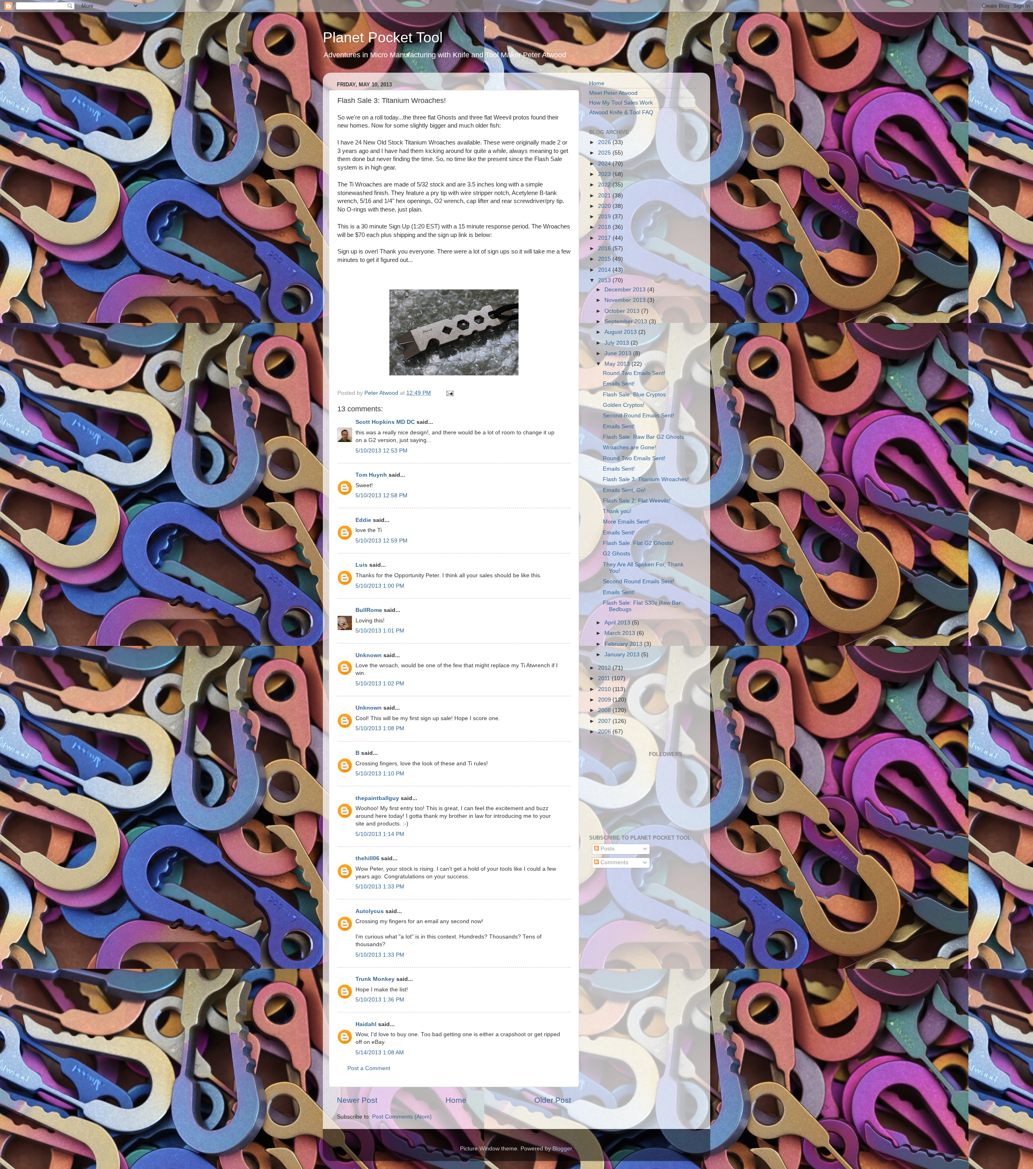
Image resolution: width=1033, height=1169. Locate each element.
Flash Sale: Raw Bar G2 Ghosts (643, 437)
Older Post (552, 1100)
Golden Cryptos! (623, 405)
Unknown (368, 655)
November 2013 (625, 300)
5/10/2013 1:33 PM (379, 887)
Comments (613, 862)
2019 (605, 217)
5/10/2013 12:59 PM (381, 541)
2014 (605, 270)
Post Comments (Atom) (402, 1117)
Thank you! (617, 511)
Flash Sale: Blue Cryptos (634, 395)
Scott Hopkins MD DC (385, 422)
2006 (605, 732)
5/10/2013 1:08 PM (379, 728)
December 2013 (625, 290)
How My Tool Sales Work (621, 103)
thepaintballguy (377, 798)
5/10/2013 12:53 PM (381, 451)
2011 (605, 678)
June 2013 (618, 353)
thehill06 (367, 858)
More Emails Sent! (626, 522)
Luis (361, 565)
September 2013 (626, 321)
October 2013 (622, 311)
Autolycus (369, 911)
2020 (605, 206)
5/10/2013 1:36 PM (379, 1000)
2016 (605, 248)
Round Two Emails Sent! (634, 373)
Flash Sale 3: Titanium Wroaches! (646, 479)
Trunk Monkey (375, 979)
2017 (605, 238)
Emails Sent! (619, 384)
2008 (605, 710)
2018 (605, 227)
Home (455, 1100)
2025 (605, 153)
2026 (605, 142)
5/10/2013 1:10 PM (379, 774)
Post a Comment (368, 1068)
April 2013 (618, 623)
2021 (605, 196)
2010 (605, 689)
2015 (605, 259)
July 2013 (617, 343)
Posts (607, 849)
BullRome (368, 610)
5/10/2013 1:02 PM (379, 684)
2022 (605, 185)
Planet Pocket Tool (383, 37)
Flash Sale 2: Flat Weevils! (637, 501)
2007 (605, 721)
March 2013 (620, 633)
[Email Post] (449, 393)
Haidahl (365, 1024)
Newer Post (357, 1100)
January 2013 (622, 655)
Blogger (562, 1149)
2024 (605, 164)
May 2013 (618, 364)
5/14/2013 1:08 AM (379, 1053)
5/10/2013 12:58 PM (381, 495)
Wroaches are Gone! (629, 447)
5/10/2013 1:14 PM (379, 834)
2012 (605, 668)
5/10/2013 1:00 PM (379, 586)
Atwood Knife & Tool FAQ (621, 112)
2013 (605, 280)
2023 (605, 174)
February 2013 (624, 644)
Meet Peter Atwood (613, 93)
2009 (605, 700)
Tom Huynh (371, 475)
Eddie (363, 520)
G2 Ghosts (616, 554)
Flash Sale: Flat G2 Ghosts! (638, 543)
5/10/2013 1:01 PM (379, 631)
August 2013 (621, 332)
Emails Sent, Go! (624, 490)
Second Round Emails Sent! (638, 416)
